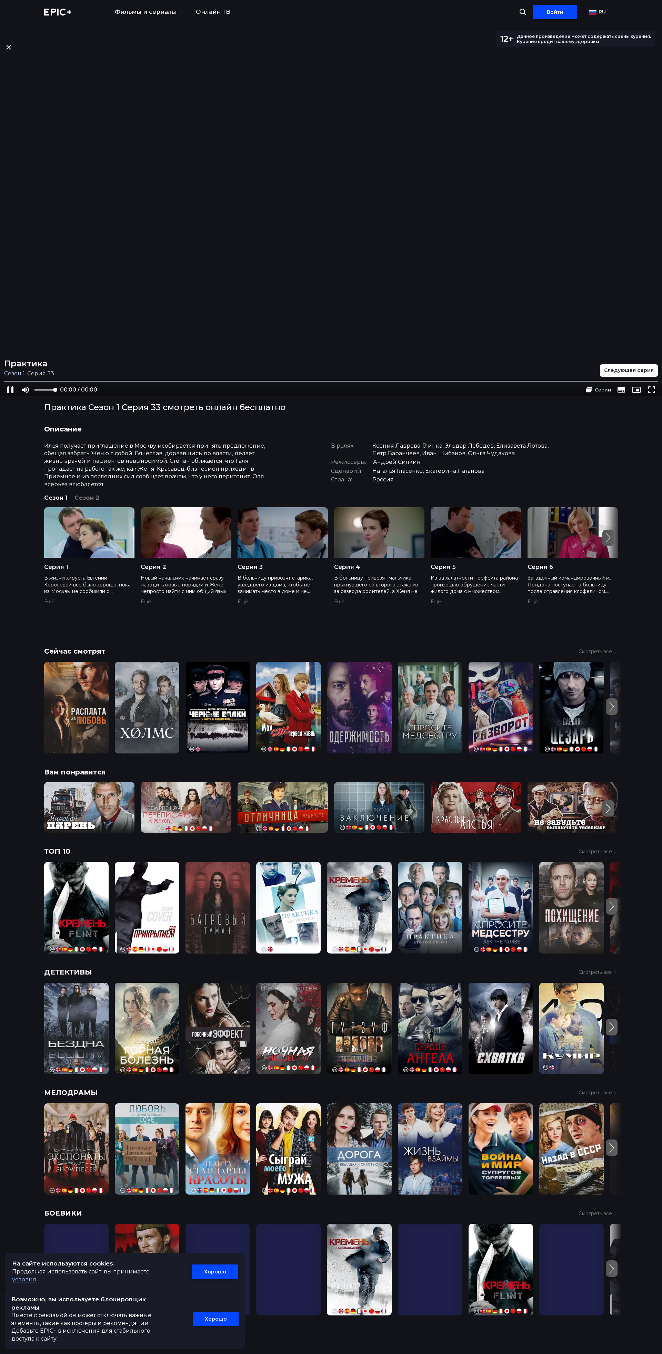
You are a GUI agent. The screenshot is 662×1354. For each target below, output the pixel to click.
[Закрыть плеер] (8, 47)
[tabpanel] (331, 560)
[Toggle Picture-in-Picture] (636, 390)
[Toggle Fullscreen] (651, 390)
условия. (24, 1279)
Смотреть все (595, 651)
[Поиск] (523, 12)
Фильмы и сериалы (146, 11)
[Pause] (10, 390)
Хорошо (215, 1272)
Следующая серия (629, 370)
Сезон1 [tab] (56, 497)
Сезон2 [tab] (86, 497)
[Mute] (25, 390)
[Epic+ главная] (57, 12)
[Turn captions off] (621, 390)
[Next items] (608, 538)
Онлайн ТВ (213, 11)
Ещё (49, 601)
